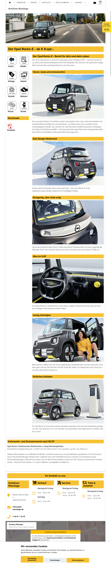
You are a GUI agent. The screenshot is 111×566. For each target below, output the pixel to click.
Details (23, 66)
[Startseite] (100, 2)
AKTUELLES (46, 2)
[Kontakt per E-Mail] (94, 2)
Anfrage (11, 81)
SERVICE (34, 2)
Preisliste (11, 130)
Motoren (24, 96)
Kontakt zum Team (106, 25)
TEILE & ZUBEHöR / (64, 2)
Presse (11, 111)
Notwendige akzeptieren (32, 559)
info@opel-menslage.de (18, 508)
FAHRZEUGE (21, 2)
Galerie (23, 81)
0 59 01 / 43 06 (19, 516)
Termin (23, 111)
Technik (11, 96)
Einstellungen (55, 560)
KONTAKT (78, 2)
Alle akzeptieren (78, 560)
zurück (11, 66)
